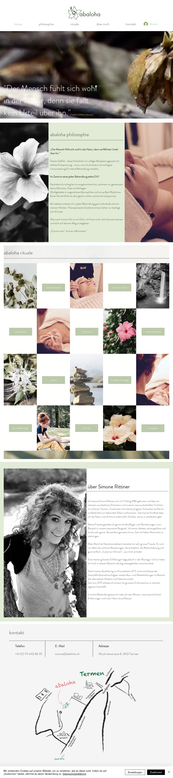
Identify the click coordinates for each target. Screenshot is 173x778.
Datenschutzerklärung (74, 773)
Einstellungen (135, 772)
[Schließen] (169, 772)
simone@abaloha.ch (67, 654)
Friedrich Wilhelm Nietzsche (82, 114)
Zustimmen (156, 772)
